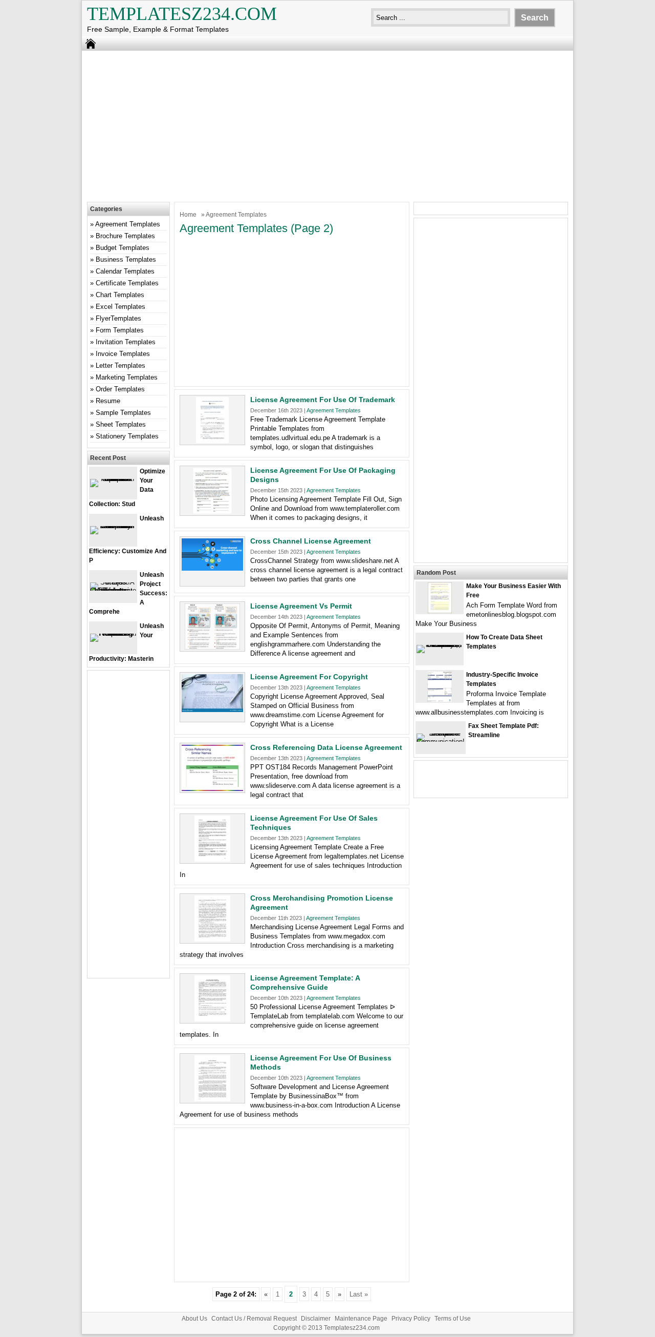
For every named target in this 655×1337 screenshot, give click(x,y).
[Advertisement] (327, 125)
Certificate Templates (127, 283)
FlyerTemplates (118, 318)
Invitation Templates (126, 342)
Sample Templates (123, 412)
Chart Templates (120, 295)
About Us (194, 1318)
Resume (108, 401)
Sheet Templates (121, 424)
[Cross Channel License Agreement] (212, 568)
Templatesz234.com (182, 14)
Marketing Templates (127, 377)
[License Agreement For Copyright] (212, 710)
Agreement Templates (334, 410)
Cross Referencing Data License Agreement (326, 747)
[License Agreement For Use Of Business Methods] (212, 1099)
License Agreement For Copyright (309, 677)
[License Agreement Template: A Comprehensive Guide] (212, 1019)
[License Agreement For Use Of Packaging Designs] (212, 511)
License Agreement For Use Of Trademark (322, 399)
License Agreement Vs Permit (301, 606)
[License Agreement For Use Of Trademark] (212, 441)
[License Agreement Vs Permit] (212, 647)
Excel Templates (120, 306)
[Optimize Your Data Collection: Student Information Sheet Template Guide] (113, 479)
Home (188, 214)
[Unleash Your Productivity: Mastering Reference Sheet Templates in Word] (113, 633)
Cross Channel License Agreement (310, 541)
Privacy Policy (410, 1318)
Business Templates (126, 259)
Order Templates (120, 389)
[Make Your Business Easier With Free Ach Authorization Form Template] (440, 611)
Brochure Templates (125, 236)
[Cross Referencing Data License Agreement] (212, 788)
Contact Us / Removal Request (254, 1318)
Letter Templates (120, 365)
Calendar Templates (125, 271)
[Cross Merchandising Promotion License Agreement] (212, 939)
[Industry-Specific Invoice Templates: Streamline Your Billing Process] (439, 699)
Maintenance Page (361, 1318)
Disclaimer (316, 1318)
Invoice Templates (123, 354)
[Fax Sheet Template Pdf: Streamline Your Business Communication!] (441, 741)
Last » (359, 1294)
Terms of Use (452, 1318)
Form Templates (120, 330)
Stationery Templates (127, 436)
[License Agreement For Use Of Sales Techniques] (212, 859)
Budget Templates (122, 248)
